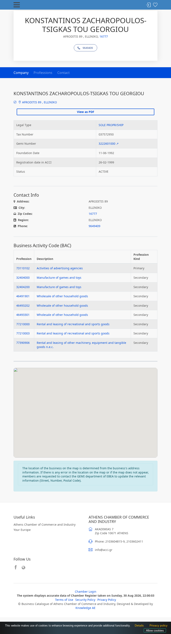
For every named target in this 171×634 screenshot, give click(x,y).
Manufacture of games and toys (59, 278)
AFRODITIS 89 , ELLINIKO (39, 102)
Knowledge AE (85, 608)
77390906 (23, 343)
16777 (103, 36)
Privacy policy (157, 626)
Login (148, 5)
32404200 (23, 287)
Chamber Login (85, 592)
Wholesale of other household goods (62, 296)
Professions (43, 72)
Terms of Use (64, 600)
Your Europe (22, 530)
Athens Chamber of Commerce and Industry (44, 524)
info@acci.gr (103, 550)
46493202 (23, 306)
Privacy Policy (106, 600)
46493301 (23, 315)
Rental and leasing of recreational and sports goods (73, 324)
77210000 (23, 324)
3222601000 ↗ (109, 144)
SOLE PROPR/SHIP (111, 125)
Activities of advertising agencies (60, 268)
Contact (63, 72)
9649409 (88, 48)
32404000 (23, 278)
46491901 (23, 296)
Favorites (155, 5)
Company (21, 72)
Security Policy (85, 600)
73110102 (23, 268)
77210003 (23, 333)
